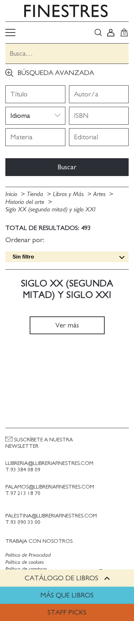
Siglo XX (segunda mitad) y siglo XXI (50, 209)
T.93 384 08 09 (22, 469)
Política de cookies (24, 562)
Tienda (36, 194)
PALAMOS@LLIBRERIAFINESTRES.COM (49, 487)
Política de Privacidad (28, 555)
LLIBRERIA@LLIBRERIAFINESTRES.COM (49, 463)
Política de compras (26, 569)
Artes (100, 194)
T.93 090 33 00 (22, 522)
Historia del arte (25, 202)
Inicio (12, 194)
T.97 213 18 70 (22, 493)
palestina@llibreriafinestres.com (51, 516)
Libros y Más (69, 194)
